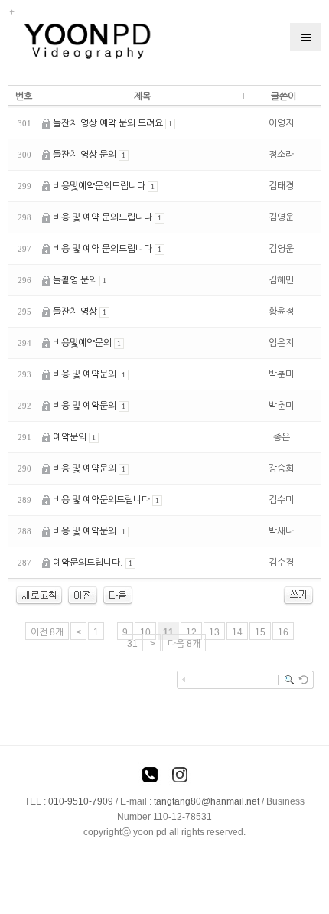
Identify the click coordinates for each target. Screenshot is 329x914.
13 (214, 632)
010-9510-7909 (80, 801)
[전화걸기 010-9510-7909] (149, 777)
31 (132, 643)
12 (191, 632)
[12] (118, 594)
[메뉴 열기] (305, 37)
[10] (82, 594)
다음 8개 (184, 643)
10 (145, 632)
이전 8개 (47, 632)
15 (260, 632)
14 (237, 632)
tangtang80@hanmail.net (206, 801)
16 (283, 632)
